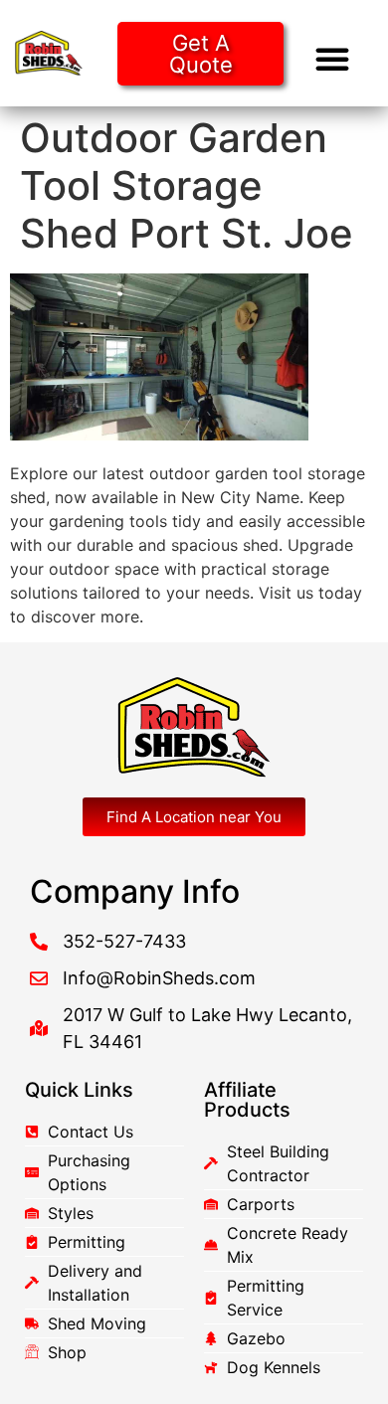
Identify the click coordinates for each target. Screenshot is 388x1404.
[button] (332, 59)
